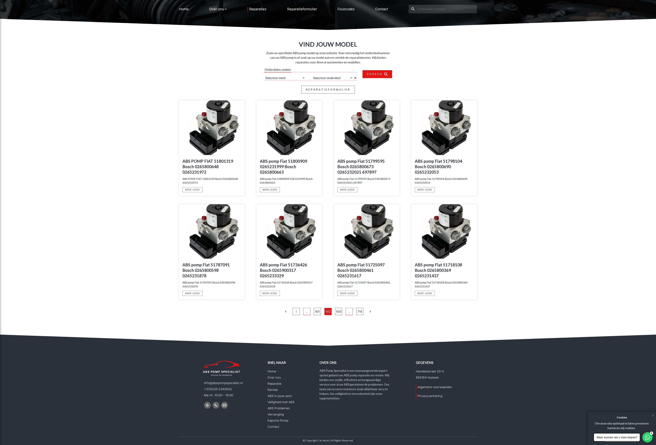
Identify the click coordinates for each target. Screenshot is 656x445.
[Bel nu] (216, 405)
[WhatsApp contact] (647, 437)
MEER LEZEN (192, 189)
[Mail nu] (224, 405)
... (307, 311)
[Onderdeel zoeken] (413, 9)
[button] (285, 311)
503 (338, 311)
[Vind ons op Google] (207, 405)
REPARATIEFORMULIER (328, 90)
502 (328, 311)
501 (317, 311)
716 (359, 311)
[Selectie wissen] (355, 78)
